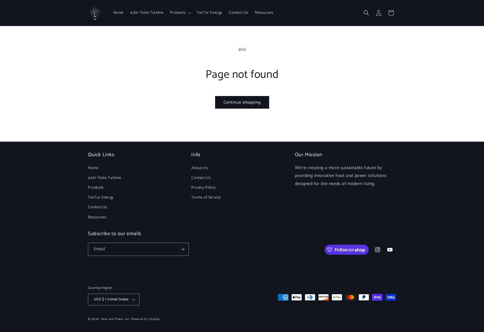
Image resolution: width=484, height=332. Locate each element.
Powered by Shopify (145, 319)
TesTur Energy (100, 197)
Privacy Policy (203, 187)
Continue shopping (242, 102)
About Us (199, 168)
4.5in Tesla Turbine (104, 178)
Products (96, 187)
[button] (180, 13)
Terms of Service (206, 197)
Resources (97, 217)
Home (93, 168)
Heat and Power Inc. (115, 319)
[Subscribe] (182, 249)
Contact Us (97, 207)
